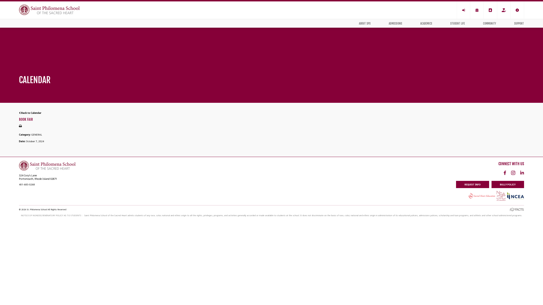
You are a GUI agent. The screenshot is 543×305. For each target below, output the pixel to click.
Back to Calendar (31, 113)
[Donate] (503, 10)
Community (489, 23)
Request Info (473, 184)
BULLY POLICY (508, 184)
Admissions (395, 23)
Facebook (504, 172)
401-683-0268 (27, 184)
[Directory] (490, 10)
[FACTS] (463, 10)
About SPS (365, 23)
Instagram (513, 172)
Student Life (457, 23)
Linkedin (522, 172)
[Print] (20, 126)
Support (519, 23)
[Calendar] (477, 10)
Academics (426, 23)
